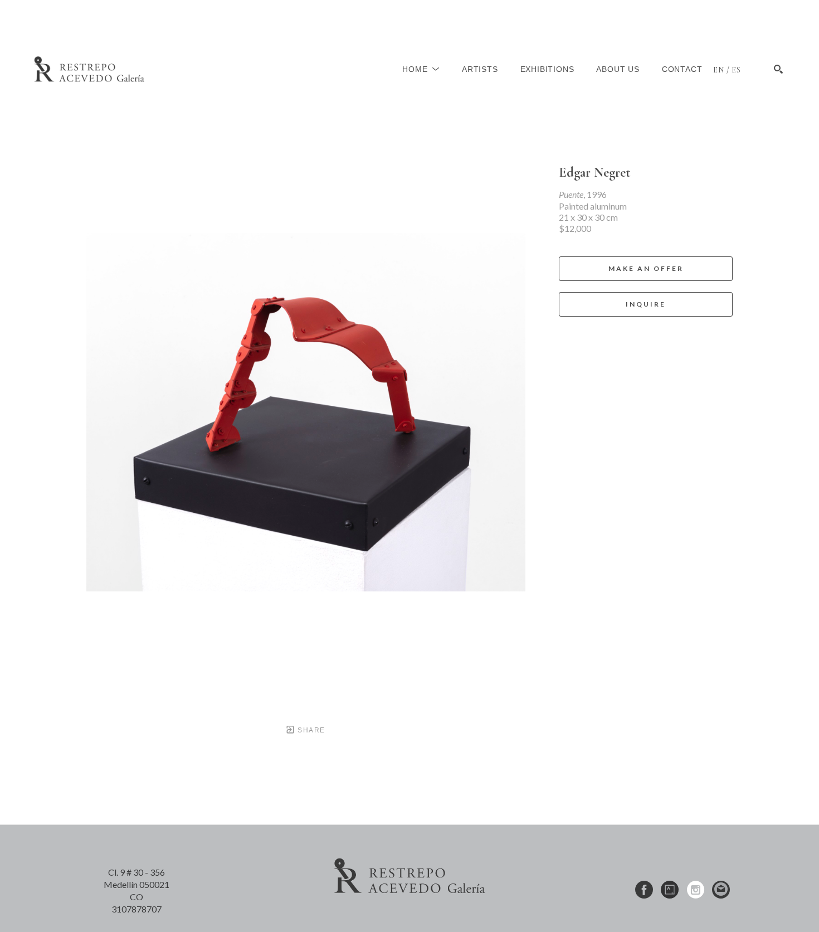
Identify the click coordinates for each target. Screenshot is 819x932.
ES (736, 70)
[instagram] (695, 890)
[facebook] (644, 890)
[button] (421, 69)
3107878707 (136, 909)
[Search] (778, 69)
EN (718, 70)
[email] (721, 890)
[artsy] (670, 890)
